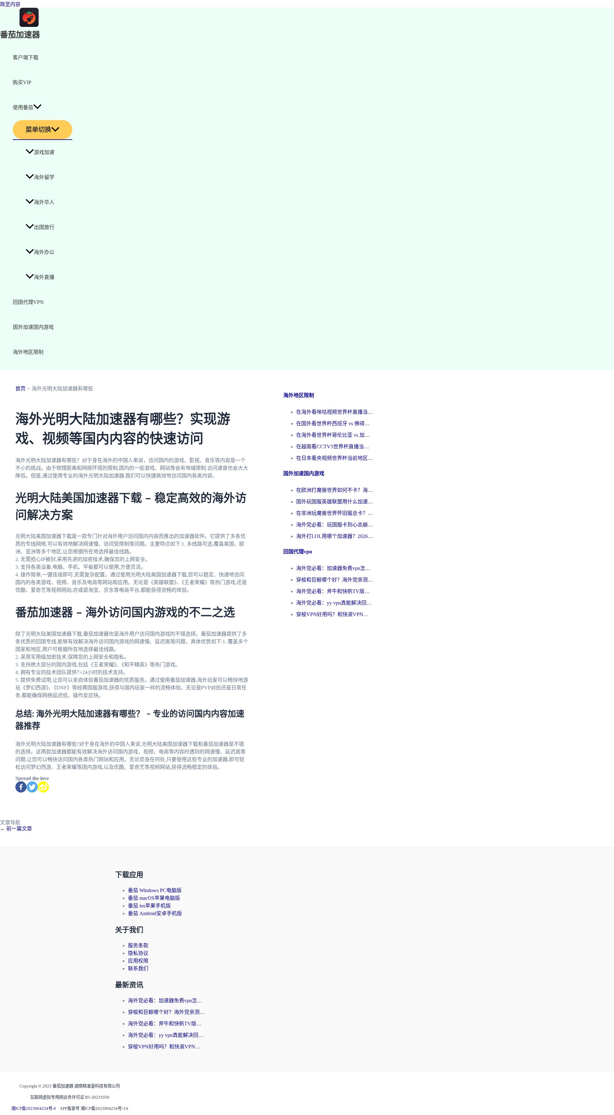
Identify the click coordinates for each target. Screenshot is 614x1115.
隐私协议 (138, 953)
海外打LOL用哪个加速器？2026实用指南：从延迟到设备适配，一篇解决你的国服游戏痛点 (334, 536)
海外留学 (44, 177)
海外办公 (44, 252)
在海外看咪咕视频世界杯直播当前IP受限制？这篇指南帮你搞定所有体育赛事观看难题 (334, 412)
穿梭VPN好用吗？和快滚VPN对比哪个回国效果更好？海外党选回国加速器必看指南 (334, 614)
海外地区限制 (28, 352)
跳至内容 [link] (10, 4)
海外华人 (44, 202)
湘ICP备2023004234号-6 (33, 1108)
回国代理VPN (28, 302)
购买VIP (22, 82)
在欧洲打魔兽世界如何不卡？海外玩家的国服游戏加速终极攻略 (334, 490)
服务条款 (138, 945)
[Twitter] (32, 787)
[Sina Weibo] (43, 787)
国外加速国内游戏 (33, 327)
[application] (37, 107)
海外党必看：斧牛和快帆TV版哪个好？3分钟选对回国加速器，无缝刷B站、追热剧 (334, 591)
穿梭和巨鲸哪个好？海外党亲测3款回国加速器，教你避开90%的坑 (334, 579)
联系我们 (138, 968)
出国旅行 (44, 227)
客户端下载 (25, 57)
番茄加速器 (20, 35)
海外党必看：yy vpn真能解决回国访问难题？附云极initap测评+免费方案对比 (334, 603)
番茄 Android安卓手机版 (155, 913)
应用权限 (138, 961)
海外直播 (44, 277)
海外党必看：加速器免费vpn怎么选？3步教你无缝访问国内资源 (334, 568)
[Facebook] (21, 787)
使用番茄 (23, 107)
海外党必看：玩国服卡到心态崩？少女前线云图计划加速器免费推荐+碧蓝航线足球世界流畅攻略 (334, 524)
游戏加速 (44, 152)
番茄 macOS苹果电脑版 (154, 898)
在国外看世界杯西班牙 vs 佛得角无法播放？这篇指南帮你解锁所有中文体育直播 (334, 423)
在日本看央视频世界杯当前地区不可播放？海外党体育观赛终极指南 (334, 458)
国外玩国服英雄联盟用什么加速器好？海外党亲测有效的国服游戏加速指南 (334, 501)
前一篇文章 (16, 828)
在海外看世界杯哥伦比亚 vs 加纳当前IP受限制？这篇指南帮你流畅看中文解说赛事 (334, 435)
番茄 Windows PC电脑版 (155, 890)
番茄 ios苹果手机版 (149, 905)
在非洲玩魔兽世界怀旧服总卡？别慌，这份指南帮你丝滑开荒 (334, 513)
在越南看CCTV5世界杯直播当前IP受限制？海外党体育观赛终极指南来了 (334, 446)
